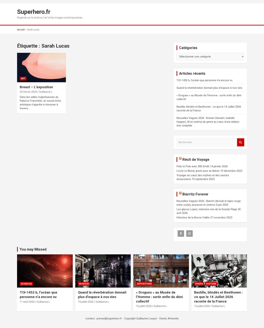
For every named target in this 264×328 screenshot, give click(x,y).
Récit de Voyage (195, 159)
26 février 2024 (28, 91)
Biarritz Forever (195, 194)
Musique (84, 284)
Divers (199, 284)
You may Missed (33, 249)
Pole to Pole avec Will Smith (193, 166)
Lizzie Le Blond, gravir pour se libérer (198, 170)
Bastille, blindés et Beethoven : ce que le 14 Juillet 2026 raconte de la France (218, 296)
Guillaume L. (46, 91)
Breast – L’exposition (36, 87)
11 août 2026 (27, 301)
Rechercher (240, 142)
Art (23, 78)
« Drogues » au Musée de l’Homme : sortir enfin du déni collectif (159, 296)
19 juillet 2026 (86, 301)
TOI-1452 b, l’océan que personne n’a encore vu (204, 80)
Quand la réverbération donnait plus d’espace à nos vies (209, 87)
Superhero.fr (33, 11)
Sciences (26, 284)
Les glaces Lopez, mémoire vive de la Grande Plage (207, 209)
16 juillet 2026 (144, 306)
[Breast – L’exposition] (41, 67)
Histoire (211, 284)
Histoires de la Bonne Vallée (193, 217)
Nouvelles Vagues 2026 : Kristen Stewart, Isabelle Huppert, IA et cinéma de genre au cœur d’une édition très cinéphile (208, 121)
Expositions (144, 284)
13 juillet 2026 (202, 306)
